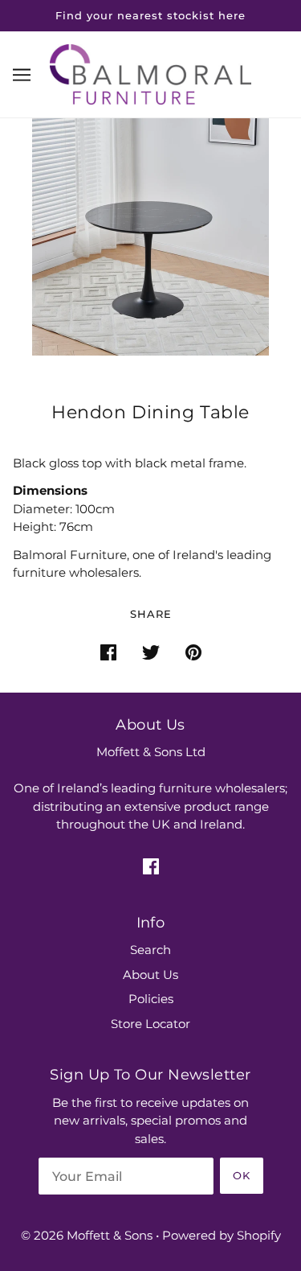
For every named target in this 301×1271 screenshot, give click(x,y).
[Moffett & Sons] (150, 72)
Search (150, 949)
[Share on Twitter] (151, 652)
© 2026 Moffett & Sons (87, 1235)
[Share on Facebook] (108, 652)
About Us (150, 974)
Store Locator (150, 1023)
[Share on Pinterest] (193, 652)
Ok (241, 1175)
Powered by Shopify (221, 1235)
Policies (150, 998)
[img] (151, 866)
